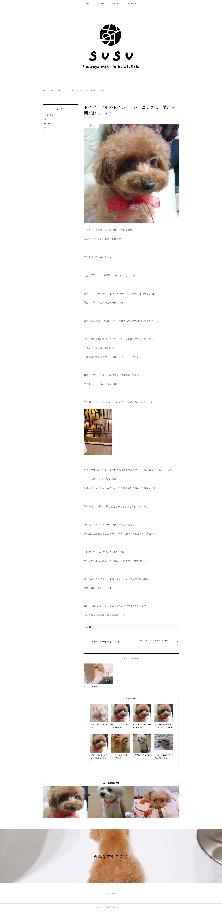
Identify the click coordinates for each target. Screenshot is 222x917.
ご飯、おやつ (131, 3)
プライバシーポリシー (108, 893)
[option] (65, 802)
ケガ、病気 (100, 3)
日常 (87, 3)
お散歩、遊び (115, 3)
